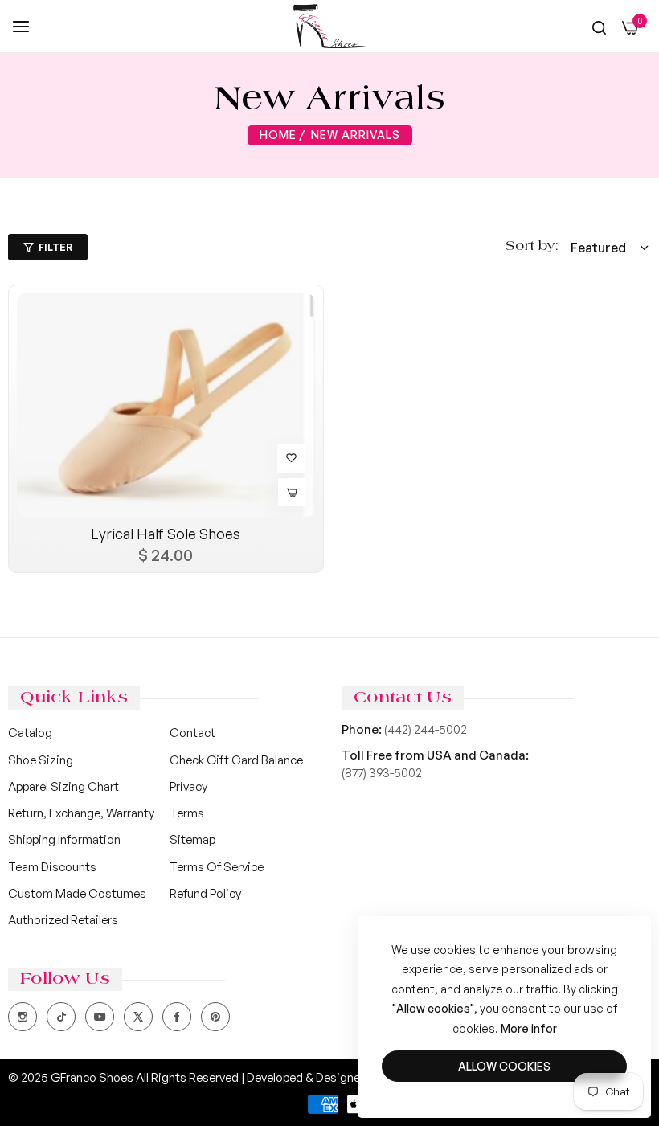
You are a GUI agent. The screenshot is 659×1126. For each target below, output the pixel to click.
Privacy (188, 786)
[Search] (599, 27)
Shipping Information (64, 839)
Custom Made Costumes (77, 893)
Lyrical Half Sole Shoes (165, 534)
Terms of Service (217, 866)
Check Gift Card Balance (236, 760)
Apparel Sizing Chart (63, 786)
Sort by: (532, 246)
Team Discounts (52, 866)
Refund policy (205, 893)
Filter (55, 247)
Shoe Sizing (40, 760)
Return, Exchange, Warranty (81, 813)
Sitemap (192, 839)
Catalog (30, 732)
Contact (192, 732)
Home (278, 134)
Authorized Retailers (63, 919)
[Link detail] (22, 1016)
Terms (187, 813)
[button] (291, 458)
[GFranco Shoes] (329, 26)
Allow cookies (504, 1066)
